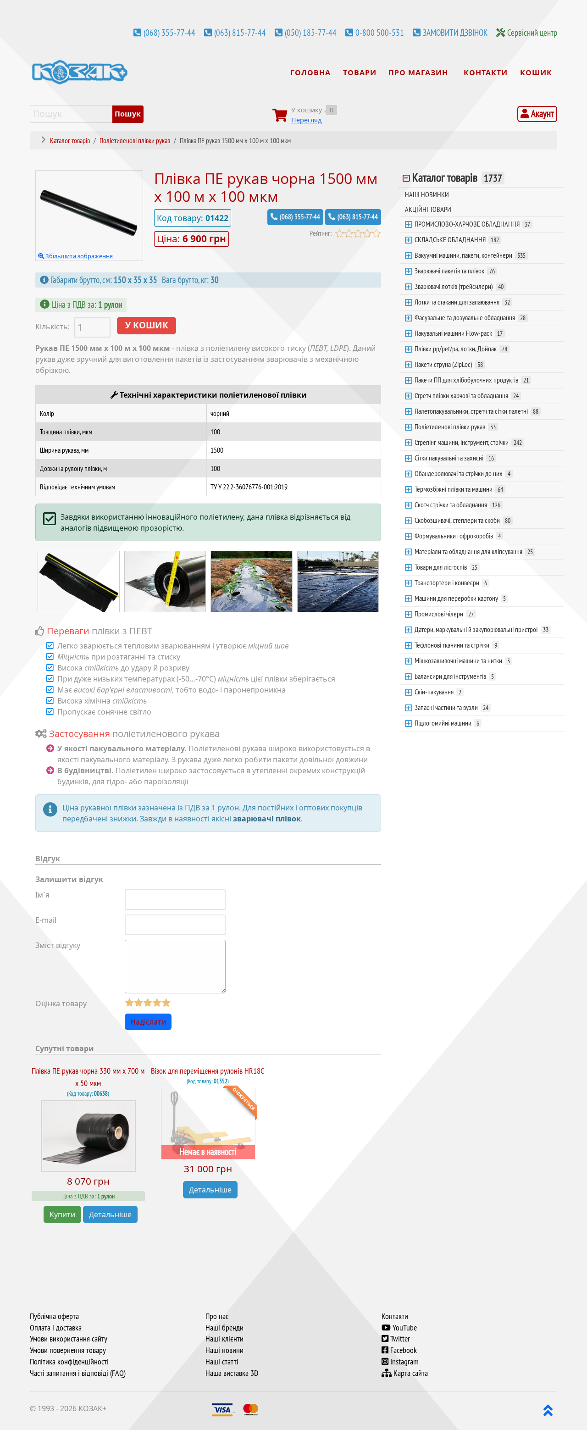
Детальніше (110, 1214)
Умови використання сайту (68, 1339)
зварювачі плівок (267, 819)
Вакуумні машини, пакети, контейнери (470, 255)
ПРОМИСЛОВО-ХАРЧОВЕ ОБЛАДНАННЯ (472, 223)
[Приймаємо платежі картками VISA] (223, 1409)
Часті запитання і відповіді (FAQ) (78, 1373)
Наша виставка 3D (231, 1373)
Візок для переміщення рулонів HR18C (207, 1070)
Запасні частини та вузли (451, 707)
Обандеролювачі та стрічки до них (462, 473)
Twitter (399, 1339)
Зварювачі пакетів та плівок (455, 270)
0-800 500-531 (379, 32)
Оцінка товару (61, 1003)
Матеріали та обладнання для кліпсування (474, 551)
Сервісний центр (532, 32)
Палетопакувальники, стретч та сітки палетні (476, 411)
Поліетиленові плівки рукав (455, 426)
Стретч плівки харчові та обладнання (467, 395)
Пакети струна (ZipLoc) (449, 364)
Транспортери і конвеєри (451, 582)
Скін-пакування (438, 691)
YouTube (404, 1328)
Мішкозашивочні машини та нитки (462, 660)
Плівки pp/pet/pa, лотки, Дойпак (461, 348)
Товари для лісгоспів (446, 566)
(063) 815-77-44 (240, 32)
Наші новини (224, 1350)
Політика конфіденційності (69, 1362)
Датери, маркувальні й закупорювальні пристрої (481, 629)
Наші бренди (224, 1328)
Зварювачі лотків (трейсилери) (459, 286)
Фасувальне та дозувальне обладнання (470, 317)
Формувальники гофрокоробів (458, 535)
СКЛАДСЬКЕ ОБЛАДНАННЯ (457, 239)
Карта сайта (410, 1373)
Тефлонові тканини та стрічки (456, 644)
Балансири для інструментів (454, 676)
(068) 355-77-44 (169, 32)
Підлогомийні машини (447, 722)
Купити (62, 1214)
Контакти (395, 1316)
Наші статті (221, 1362)
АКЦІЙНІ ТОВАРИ (428, 209)
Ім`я (42, 895)
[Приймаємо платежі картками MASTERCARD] (250, 1409)
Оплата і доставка (56, 1328)
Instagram (403, 1362)
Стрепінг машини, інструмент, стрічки (468, 442)
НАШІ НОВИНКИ (427, 194)
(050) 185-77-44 (311, 32)
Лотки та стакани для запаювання (462, 301)
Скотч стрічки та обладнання (457, 504)
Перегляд (306, 120)
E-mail (45, 920)
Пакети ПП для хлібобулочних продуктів (472, 379)
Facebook (402, 1350)
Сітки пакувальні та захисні (454, 457)
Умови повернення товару (68, 1350)
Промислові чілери (444, 613)
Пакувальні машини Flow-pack (459, 333)
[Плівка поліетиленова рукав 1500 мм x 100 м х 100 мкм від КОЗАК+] (79, 581)
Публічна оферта (54, 1316)
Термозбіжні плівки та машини (459, 488)
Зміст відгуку (57, 945)
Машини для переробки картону (460, 598)
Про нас (216, 1316)
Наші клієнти (224, 1339)
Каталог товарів (457, 177)
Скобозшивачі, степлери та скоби (462, 520)
